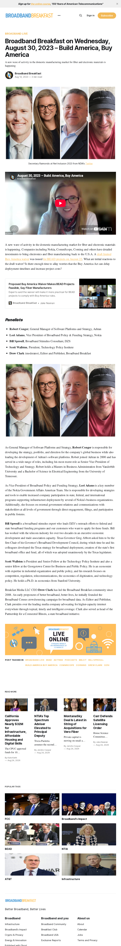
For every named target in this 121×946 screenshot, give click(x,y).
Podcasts (71, 660)
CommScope (66, 665)
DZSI (106, 665)
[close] (117, 3)
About (80, 924)
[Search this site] (80, 15)
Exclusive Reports (51, 940)
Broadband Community (53, 924)
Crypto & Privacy (14, 934)
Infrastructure (12, 924)
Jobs (80, 934)
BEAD (49, 660)
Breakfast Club (49, 929)
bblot (82, 660)
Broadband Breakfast (28, 73)
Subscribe (107, 15)
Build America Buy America (41, 665)
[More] (59, 15)
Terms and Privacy (87, 940)
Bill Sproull (96, 660)
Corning (81, 665)
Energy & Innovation (15, 940)
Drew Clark (95, 665)
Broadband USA (49, 934)
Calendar (82, 929)
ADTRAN (58, 660)
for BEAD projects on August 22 (62, 259)
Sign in (91, 15)
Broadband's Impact (16, 929)
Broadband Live (16, 33)
